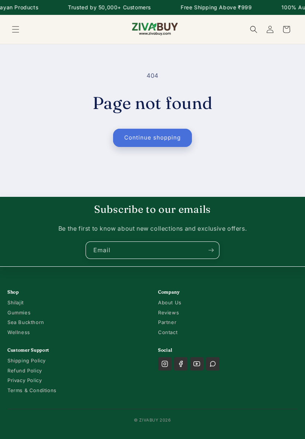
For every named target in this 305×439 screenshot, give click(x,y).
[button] (15, 29)
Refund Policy (24, 371)
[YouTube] (196, 364)
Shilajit (15, 302)
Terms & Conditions (32, 390)
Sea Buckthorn (25, 322)
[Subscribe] (211, 250)
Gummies (18, 312)
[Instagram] (164, 364)
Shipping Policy (26, 360)
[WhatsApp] (212, 364)
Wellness (18, 332)
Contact (167, 332)
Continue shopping (152, 137)
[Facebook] (180, 364)
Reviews (168, 312)
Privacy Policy (24, 380)
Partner (167, 322)
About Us (170, 302)
